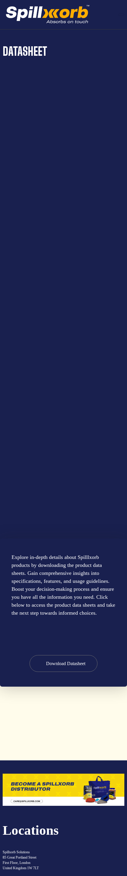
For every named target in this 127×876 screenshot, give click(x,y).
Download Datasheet (65, 663)
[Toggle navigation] (121, 15)
